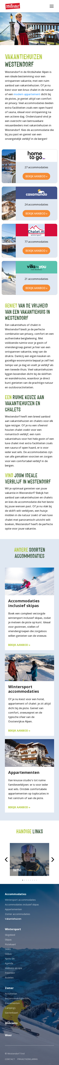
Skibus (8, 953)
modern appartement (27, 94)
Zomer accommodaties (17, 914)
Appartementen (13, 909)
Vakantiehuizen (13, 918)
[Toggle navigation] (51, 6)
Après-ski (10, 958)
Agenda (9, 963)
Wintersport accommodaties (20, 899)
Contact (10, 1059)
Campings (10, 1007)
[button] (22, 880)
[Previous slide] (6, 859)
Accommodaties (15, 894)
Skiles (8, 949)
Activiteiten (11, 993)
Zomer (9, 988)
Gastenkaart (11, 1012)
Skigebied (10, 934)
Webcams (11, 1023)
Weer (8, 1035)
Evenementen (12, 1003)
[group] (29, 859)
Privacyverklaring (27, 1059)
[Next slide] (52, 859)
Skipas (8, 939)
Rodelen (9, 977)
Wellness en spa (13, 968)
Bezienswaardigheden (17, 998)
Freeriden (10, 972)
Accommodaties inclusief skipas (22, 904)
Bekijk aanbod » (36, 176)
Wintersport (13, 929)
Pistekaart (10, 944)
